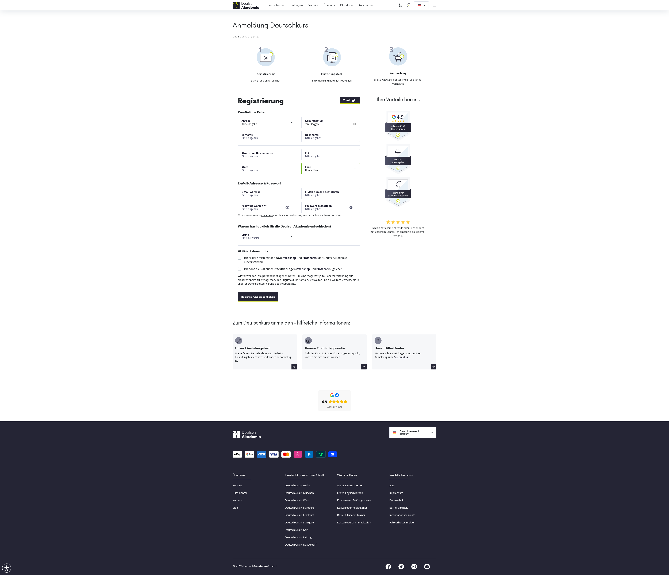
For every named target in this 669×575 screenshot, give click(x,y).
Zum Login (349, 100)
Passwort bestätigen (318, 205)
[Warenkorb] (400, 5)
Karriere (238, 500)
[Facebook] (389, 566)
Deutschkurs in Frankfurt (299, 515)
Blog (235, 507)
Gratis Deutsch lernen (350, 485)
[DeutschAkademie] (246, 5)
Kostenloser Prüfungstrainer (354, 500)
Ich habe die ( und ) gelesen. (293, 269)
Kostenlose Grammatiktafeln (354, 522)
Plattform (309, 258)
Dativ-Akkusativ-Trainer (351, 515)
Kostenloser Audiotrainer (352, 507)
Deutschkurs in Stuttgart (299, 522)
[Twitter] (401, 566)
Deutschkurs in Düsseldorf (300, 544)
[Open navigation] (434, 5)
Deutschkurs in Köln (296, 529)
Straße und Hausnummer (257, 153)
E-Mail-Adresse (250, 192)
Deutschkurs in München (299, 493)
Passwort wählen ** (254, 205)
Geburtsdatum (314, 120)
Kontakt (237, 485)
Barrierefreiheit (398, 507)
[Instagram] (414, 566)
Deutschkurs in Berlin (297, 485)
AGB (392, 485)
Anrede (246, 120)
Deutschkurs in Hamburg (299, 507)
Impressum (396, 493)
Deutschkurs (402, 357)
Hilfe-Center (240, 493)
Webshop (289, 258)
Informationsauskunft (402, 515)
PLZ (307, 153)
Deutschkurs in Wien (297, 500)
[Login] (408, 5)
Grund (245, 234)
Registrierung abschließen (258, 296)
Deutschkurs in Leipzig (298, 537)
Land (308, 167)
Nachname (312, 134)
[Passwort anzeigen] (287, 207)
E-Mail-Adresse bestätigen (322, 192)
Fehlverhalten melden (402, 522)
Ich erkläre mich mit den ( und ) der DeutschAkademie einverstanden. (295, 260)
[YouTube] (427, 566)
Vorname (247, 134)
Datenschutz (397, 500)
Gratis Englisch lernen (350, 493)
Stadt (244, 167)
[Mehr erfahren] (294, 366)
